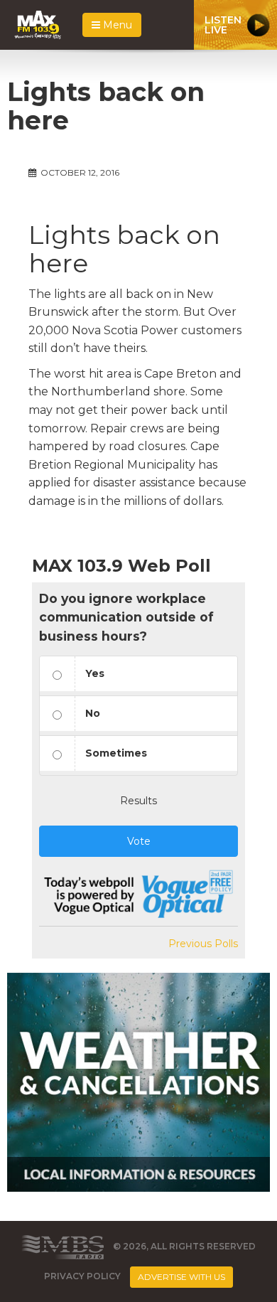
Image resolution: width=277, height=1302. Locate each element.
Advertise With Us (181, 1276)
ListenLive (223, 25)
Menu (116, 24)
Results (138, 800)
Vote (139, 841)
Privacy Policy (82, 1276)
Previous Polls (203, 943)
